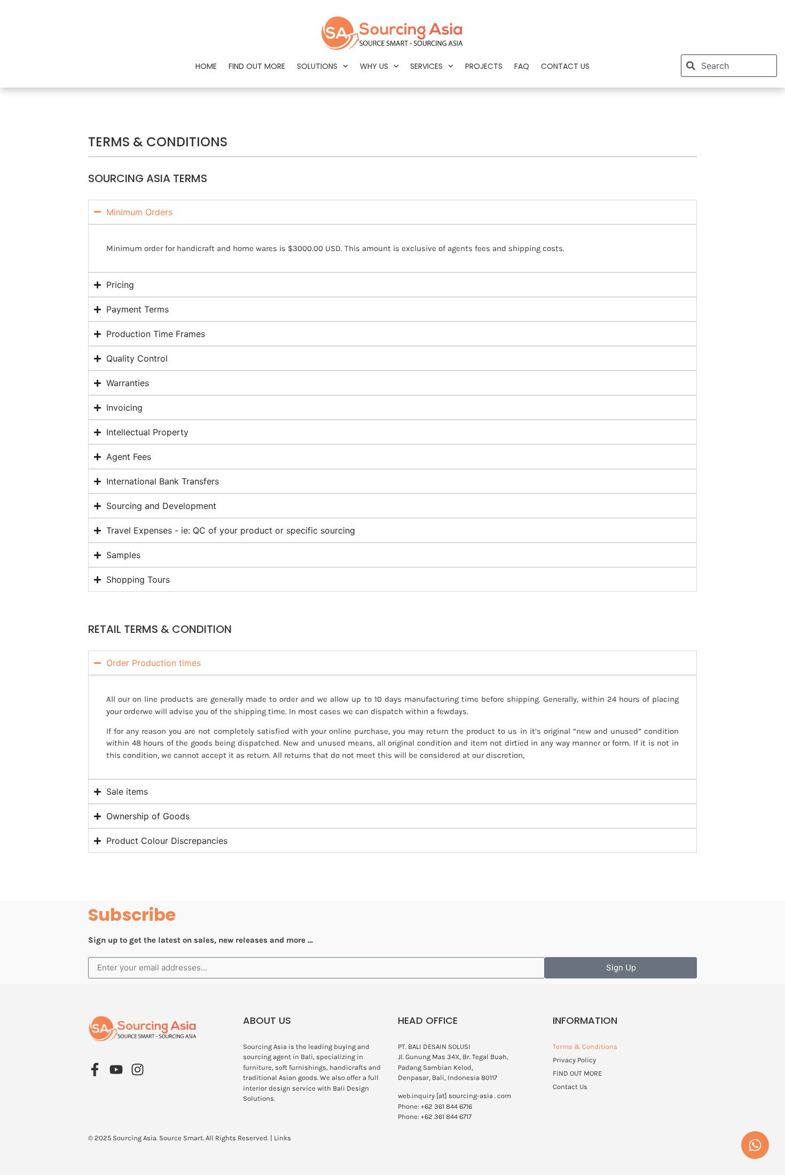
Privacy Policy (574, 1060)
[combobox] (729, 65)
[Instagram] (137, 1069)
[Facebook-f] (94, 1069)
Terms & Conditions (585, 1047)
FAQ (521, 66)
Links (282, 1138)
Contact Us (565, 66)
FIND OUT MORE (257, 66)
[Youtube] (116, 1069)
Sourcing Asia (134, 1138)
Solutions (317, 66)
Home (206, 66)
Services (426, 66)
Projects (484, 66)
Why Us (374, 66)
